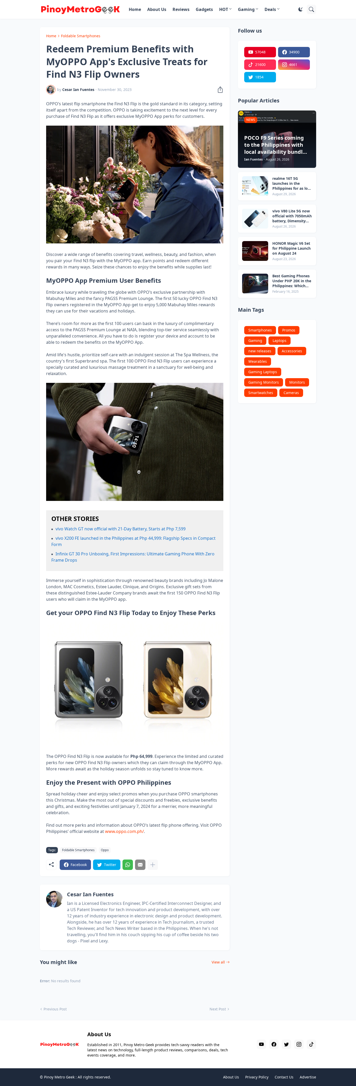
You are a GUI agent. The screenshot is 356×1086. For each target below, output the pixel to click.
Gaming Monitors (263, 382)
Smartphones (260, 330)
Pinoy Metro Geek (59, 1077)
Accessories (292, 350)
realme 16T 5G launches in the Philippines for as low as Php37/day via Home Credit (291, 183)
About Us (156, 9)
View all (218, 962)
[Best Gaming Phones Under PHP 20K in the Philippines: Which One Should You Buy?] (255, 283)
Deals (270, 9)
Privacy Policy (256, 1077)
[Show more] (153, 865)
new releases (259, 350)
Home (135, 9)
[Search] (311, 9)
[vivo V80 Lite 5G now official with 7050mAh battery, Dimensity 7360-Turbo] (255, 219)
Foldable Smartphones (80, 35)
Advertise (308, 1077)
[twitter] (286, 1044)
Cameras (291, 392)
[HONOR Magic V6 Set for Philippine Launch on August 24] (255, 251)
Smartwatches (260, 392)
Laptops (279, 340)
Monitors (297, 382)
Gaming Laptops (262, 371)
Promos (288, 330)
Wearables (257, 361)
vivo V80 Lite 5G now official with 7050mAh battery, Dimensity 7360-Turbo (292, 216)
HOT (223, 9)
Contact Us (284, 1077)
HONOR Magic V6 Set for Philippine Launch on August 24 (291, 248)
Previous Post (55, 1009)
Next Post (218, 1009)
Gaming (246, 9)
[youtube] (261, 1044)
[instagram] (299, 1044)
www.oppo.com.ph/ (124, 831)
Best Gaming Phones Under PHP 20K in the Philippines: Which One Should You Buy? (291, 281)
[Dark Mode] (300, 9)
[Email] (140, 865)
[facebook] (274, 1044)
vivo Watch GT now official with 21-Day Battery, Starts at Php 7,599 (121, 529)
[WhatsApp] (127, 865)
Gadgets (204, 9)
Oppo (105, 850)
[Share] (218, 89)
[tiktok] (311, 1044)
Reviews (181, 9)
